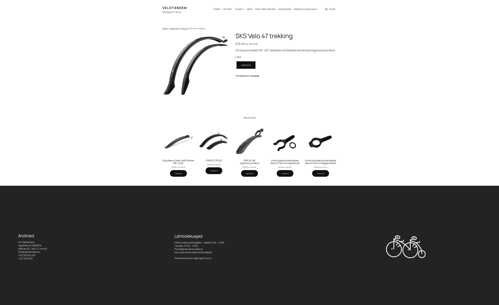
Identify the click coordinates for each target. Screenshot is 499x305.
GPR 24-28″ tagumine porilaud (249, 161)
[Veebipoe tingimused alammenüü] (317, 9)
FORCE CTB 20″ (214, 160)
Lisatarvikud (174, 28)
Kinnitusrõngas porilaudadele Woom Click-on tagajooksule (320, 161)
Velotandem (174, 8)
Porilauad (184, 28)
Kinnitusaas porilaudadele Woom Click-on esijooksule (285, 161)
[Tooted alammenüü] (243, 9)
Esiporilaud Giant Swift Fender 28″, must (178, 161)
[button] (223, 37)
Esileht (165, 28)
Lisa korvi (246, 65)
